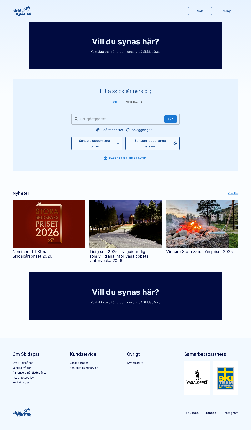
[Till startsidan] (22, 11)
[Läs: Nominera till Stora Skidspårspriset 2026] (49, 224)
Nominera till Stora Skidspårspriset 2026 (32, 254)
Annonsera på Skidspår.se (30, 372)
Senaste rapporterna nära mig (150, 143)
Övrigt (133, 354)
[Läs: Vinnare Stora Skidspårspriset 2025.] (202, 224)
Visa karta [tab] (134, 102)
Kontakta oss (21, 382)
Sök (200, 11)
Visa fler (233, 193)
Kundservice (83, 354)
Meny (227, 11)
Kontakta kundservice (84, 367)
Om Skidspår (26, 354)
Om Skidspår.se (23, 362)
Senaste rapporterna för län (94, 143)
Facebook (211, 413)
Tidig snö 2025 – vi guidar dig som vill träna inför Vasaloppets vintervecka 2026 (118, 256)
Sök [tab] (114, 102)
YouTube (192, 413)
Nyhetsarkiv (135, 362)
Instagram (231, 413)
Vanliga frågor (22, 367)
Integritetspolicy (23, 377)
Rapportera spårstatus (127, 158)
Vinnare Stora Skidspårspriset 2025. (200, 251)
